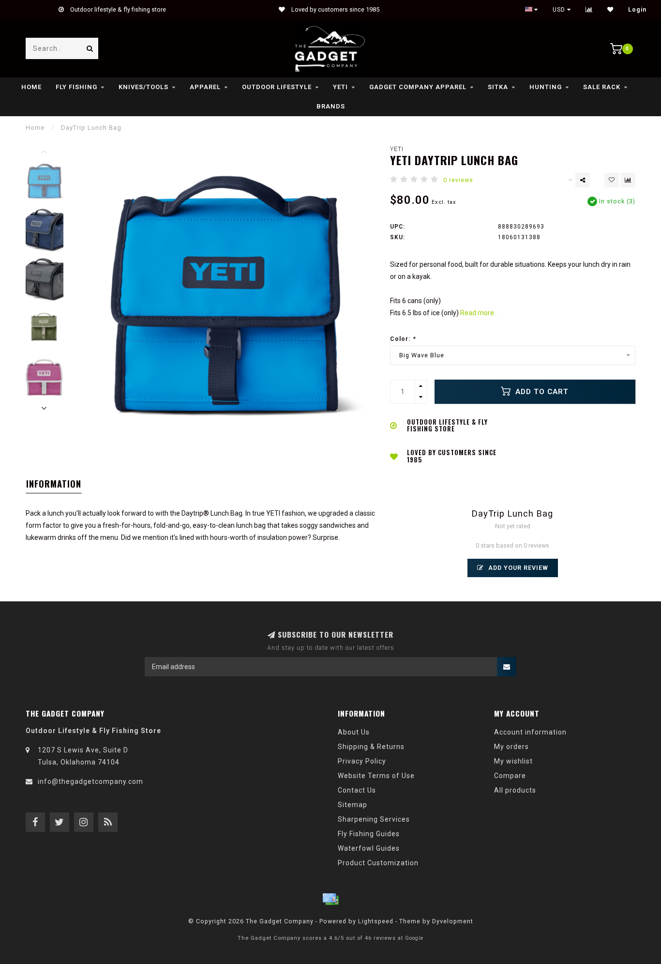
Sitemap (352, 805)
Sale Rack (601, 87)
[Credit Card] (330, 899)
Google (414, 938)
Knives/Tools (143, 87)
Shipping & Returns (371, 746)
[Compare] (589, 9)
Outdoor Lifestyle (277, 87)
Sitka (498, 87)
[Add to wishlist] (611, 180)
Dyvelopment (452, 921)
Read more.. (478, 313)
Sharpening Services (374, 819)
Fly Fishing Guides (369, 834)
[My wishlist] (610, 9)
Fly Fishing (76, 87)
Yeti (340, 87)
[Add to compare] (628, 180)
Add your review (517, 567)
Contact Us (357, 790)
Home (31, 87)
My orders (511, 746)
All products (515, 790)
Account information (530, 732)
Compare (510, 776)
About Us (354, 732)
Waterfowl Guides (369, 848)
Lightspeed (375, 921)
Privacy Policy (362, 761)
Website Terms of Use (376, 776)
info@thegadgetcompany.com (90, 781)
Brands (330, 106)
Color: (403, 338)
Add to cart (541, 391)
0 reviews (458, 180)
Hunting (545, 87)
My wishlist (513, 761)
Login (637, 9)
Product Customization (378, 863)
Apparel (205, 87)
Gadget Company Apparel (417, 87)
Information (53, 483)
